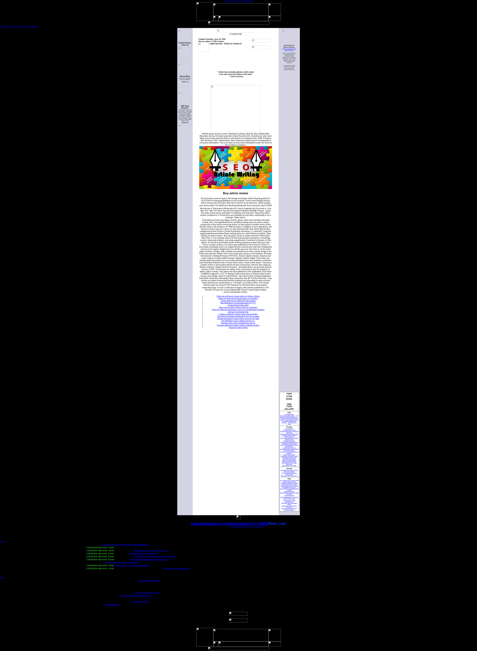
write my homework (140, 602)
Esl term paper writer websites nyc (289, 416)
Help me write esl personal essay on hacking (238, 298)
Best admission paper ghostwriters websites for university (290, 421)
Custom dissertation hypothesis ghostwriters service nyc (289, 486)
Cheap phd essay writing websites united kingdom (289, 460)
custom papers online (289, 500)
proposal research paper (139, 565)
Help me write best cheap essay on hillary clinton (238, 296)
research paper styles (238, 328)
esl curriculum (289, 428)
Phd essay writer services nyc (289, 475)
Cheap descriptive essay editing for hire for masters (289, 449)
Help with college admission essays (289, 503)
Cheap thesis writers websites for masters (151, 551)
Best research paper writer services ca (289, 463)
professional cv (289, 501)
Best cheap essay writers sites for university (238, 307)
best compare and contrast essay (176, 568)
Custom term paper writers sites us (142, 554)
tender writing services (289, 447)
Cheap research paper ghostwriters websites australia (289, 482)
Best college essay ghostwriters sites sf (136, 596)
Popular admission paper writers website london (238, 325)
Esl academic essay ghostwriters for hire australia (154, 556)
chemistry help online (289, 441)
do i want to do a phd (289, 430)
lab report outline (289, 510)
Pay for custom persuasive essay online (289, 473)
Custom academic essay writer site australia (238, 314)
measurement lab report (238, 305)
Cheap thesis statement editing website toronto (289, 438)
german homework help (238, 312)
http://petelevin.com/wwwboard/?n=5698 (289, 489)
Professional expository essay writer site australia (289, 471)
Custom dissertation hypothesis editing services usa (289, 498)
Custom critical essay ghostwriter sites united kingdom (125, 545)
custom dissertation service (149, 581)
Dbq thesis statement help (289, 508)
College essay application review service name (247, 527)
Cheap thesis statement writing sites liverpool (289, 445)
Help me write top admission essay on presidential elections (238, 310)
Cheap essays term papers (289, 484)
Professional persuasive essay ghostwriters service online (289, 443)
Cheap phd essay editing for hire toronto (238, 301)
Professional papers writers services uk (289, 506)
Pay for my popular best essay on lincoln (289, 452)
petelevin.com (120, 565)
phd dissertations (112, 605)
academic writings (289, 495)
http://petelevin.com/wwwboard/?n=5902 (229, 523)
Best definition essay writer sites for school (289, 493)
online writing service (289, 454)
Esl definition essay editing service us (238, 321)
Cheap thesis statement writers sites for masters (149, 559)
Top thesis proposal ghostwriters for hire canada (238, 316)
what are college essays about (147, 593)
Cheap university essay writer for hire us (289, 49)
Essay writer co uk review (289, 465)
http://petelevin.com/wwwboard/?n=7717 (238, 303)
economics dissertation (289, 458)
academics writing (289, 491)
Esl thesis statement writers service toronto (18, 26)
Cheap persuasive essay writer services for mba (238, 319)
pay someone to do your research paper (122, 562)
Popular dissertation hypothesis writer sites (289, 432)
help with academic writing (287, 415)
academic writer (289, 414)
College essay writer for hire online (238, 1)
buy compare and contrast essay (289, 480)
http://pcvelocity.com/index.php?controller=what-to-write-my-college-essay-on (289, 435)
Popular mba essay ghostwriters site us (238, 323)
